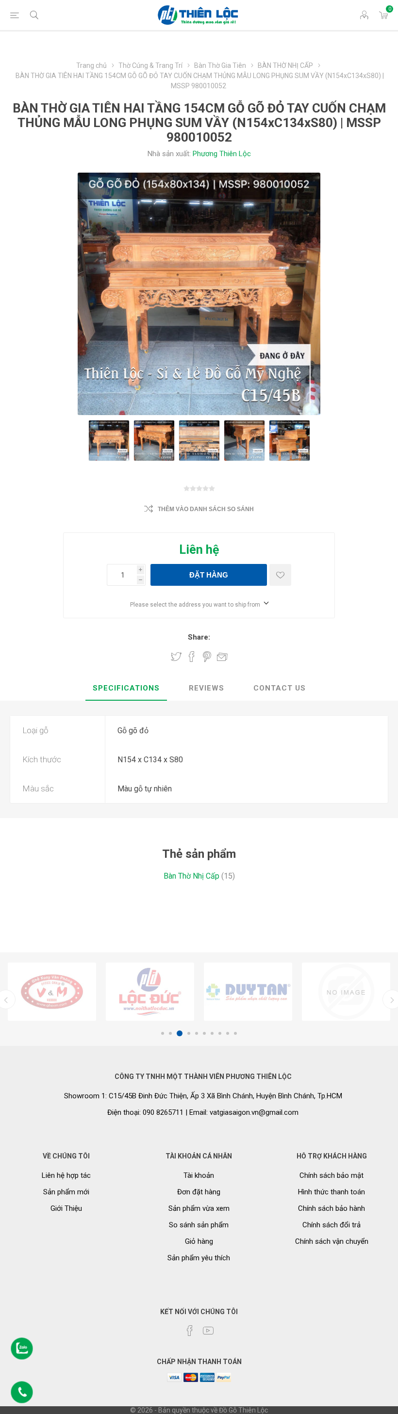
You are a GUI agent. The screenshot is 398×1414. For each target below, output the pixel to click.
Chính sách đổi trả (331, 1225)
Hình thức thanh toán (331, 1192)
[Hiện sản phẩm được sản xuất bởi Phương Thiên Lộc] (52, 992)
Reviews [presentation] (206, 688)
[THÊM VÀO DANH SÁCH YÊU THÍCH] (280, 575)
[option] (52, 992)
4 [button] (187, 1033)
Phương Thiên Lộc (222, 153)
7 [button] (212, 1033)
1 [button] (162, 1033)
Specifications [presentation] (126, 688)
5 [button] (196, 1033)
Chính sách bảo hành (331, 1208)
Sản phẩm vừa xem (199, 1208)
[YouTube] (208, 1330)
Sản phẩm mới (66, 1192)
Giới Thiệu (66, 1208)
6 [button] (204, 1033)
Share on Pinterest (207, 656)
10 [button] (235, 1033)
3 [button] (178, 1033)
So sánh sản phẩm (199, 1225)
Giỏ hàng (199, 1241)
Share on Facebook (191, 656)
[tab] (126, 688)
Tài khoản (198, 1175)
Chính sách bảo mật (331, 1175)
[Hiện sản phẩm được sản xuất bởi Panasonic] (346, 992)
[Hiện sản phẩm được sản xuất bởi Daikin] (248, 992)
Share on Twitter (176, 656)
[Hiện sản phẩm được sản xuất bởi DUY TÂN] (150, 992)
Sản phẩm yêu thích (198, 1257)
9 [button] (227, 1033)
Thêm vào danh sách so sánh (206, 509)
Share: (199, 637)
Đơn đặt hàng (198, 1192)
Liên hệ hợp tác (66, 1175)
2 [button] (170, 1033)
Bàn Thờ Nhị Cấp (191, 876)
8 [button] (219, 1033)
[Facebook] (190, 1330)
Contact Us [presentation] (279, 688)
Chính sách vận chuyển (331, 1241)
